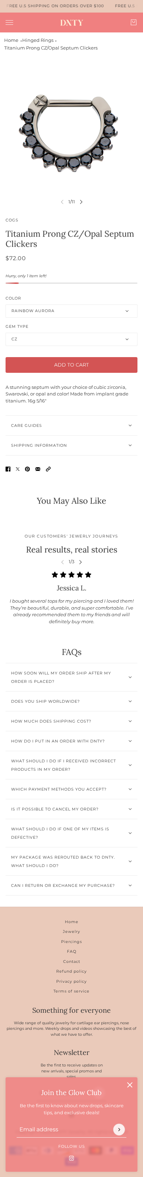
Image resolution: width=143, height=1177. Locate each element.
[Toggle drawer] (9, 22)
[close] (129, 1084)
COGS (12, 220)
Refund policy (71, 971)
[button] (48, 469)
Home (11, 40)
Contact (71, 961)
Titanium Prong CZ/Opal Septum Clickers (51, 48)
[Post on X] (18, 469)
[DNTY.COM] (71, 22)
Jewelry (71, 931)
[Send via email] (38, 469)
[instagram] (71, 1158)
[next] (81, 202)
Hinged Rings (37, 40)
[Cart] (133, 22)
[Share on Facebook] (8, 469)
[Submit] (119, 1129)
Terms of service (71, 991)
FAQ (71, 951)
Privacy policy (71, 981)
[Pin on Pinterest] (27, 469)
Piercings (71, 941)
